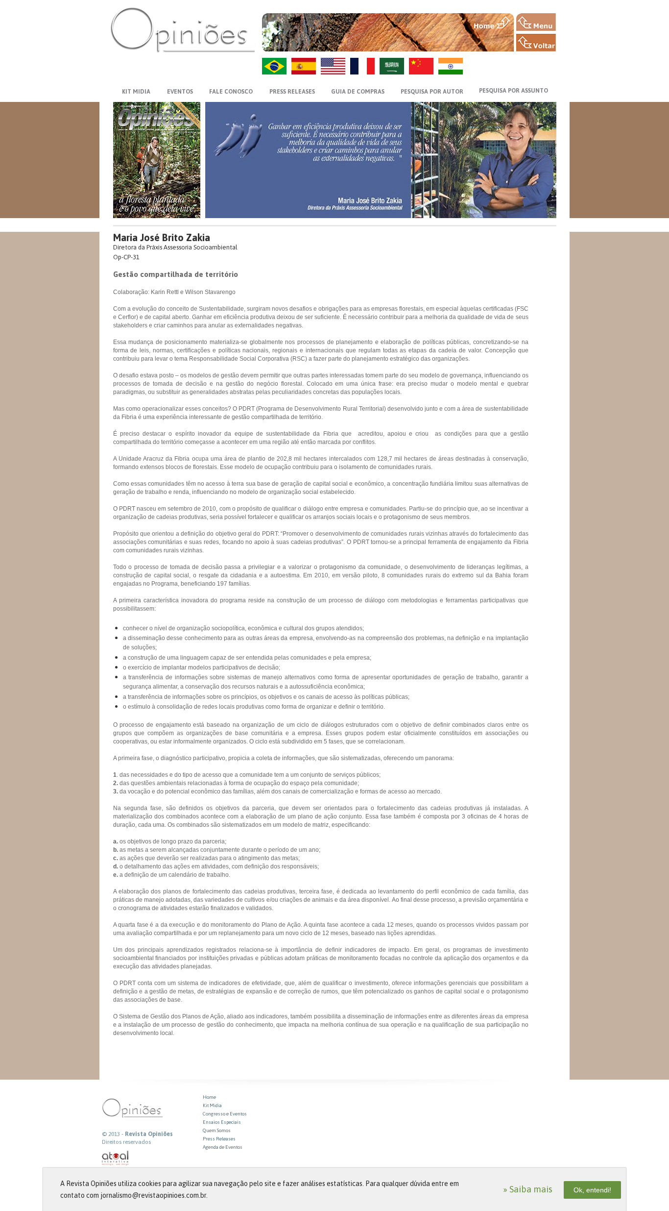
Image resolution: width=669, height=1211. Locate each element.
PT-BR (274, 66)
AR (392, 66)
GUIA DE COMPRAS (357, 91)
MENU (536, 22)
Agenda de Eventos (222, 1147)
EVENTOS (180, 91)
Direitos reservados (126, 1141)
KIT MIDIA (136, 91)
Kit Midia (212, 1105)
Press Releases (219, 1138)
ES (303, 66)
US (333, 66)
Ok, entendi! (592, 1190)
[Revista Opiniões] (182, 29)
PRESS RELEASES (292, 91)
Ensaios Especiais (222, 1122)
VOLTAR (536, 42)
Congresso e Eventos (225, 1113)
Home (209, 1097)
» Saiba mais (527, 1189)
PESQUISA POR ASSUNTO (513, 90)
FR (362, 66)
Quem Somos (217, 1130)
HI (450, 66)
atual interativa (115, 1158)
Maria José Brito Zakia (161, 237)
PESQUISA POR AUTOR (432, 91)
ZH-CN (421, 66)
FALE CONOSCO (231, 91)
